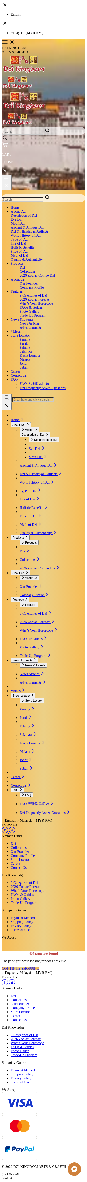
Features (17, 291)
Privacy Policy (21, 926)
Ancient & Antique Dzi (27, 227)
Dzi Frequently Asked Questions (43, 388)
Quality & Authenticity (27, 259)
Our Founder (29, 283)
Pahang (25, 347)
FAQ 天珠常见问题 (34, 383)
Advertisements (30, 327)
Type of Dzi (19, 239)
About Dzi (18, 211)
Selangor (26, 351)
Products (17, 263)
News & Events (22, 319)
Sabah (24, 367)
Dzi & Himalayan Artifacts (29, 231)
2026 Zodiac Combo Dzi (37, 275)
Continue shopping (20, 968)
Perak (24, 343)
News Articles (29, 323)
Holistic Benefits (22, 247)
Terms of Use (20, 930)
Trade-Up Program (33, 315)
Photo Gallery (29, 311)
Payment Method (23, 918)
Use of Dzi (18, 243)
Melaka (25, 359)
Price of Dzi (19, 251)
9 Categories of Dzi (33, 295)
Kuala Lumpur (30, 355)
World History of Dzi (26, 235)
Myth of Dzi (19, 255)
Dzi (22, 267)
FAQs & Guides (31, 307)
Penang (25, 339)
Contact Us (19, 375)
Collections (27, 271)
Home (15, 207)
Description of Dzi (24, 215)
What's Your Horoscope (36, 303)
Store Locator (20, 335)
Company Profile (32, 287)
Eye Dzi (16, 219)
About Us (18, 279)
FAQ (14, 379)
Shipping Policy (22, 922)
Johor (23, 363)
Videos (16, 331)
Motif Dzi (18, 223)
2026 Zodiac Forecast (35, 299)
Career (15, 371)
